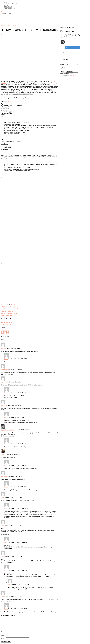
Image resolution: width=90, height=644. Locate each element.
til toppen (74, 75)
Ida (5, 454)
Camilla (6, 369)
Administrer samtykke (66, 73)
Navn (2, 632)
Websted (3, 638)
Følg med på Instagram (73, 47)
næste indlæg (14, 308)
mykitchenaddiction (12, 101)
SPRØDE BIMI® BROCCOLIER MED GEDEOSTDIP (9, 313)
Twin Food (14, 305)
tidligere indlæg (5, 308)
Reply (2, 348)
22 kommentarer (13, 306)
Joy (5, 348)
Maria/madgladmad (9, 430)
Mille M (6, 476)
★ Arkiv (62, 71)
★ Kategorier (64, 63)
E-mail (2, 635)
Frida (5, 405)
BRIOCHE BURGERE (5, 332)
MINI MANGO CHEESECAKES (7, 323)
